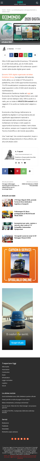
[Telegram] (22, 439)
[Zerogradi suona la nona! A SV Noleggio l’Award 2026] (7, 239)
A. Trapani (10, 49)
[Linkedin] (30, 55)
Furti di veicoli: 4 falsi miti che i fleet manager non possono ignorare (19, 407)
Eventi (8, 10)
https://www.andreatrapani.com (23, 154)
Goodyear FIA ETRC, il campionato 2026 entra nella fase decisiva (18, 411)
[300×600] (17, 351)
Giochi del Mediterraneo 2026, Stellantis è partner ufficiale (19, 396)
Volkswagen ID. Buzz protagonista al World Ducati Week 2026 (24, 214)
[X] (16, 55)
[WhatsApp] (25, 55)
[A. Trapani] (4, 49)
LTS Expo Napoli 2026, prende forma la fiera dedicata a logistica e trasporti (25, 202)
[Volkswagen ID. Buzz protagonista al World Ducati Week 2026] (7, 214)
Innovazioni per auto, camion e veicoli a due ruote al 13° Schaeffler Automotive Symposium (25, 226)
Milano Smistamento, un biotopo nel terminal (15, 403)
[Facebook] (11, 55)
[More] (35, 55)
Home (4, 10)
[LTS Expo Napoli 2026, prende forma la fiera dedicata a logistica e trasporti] (7, 203)
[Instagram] (16, 162)
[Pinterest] (21, 55)
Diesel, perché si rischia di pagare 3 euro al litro (16, 399)
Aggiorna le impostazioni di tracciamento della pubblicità (23, 457)
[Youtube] (25, 162)
